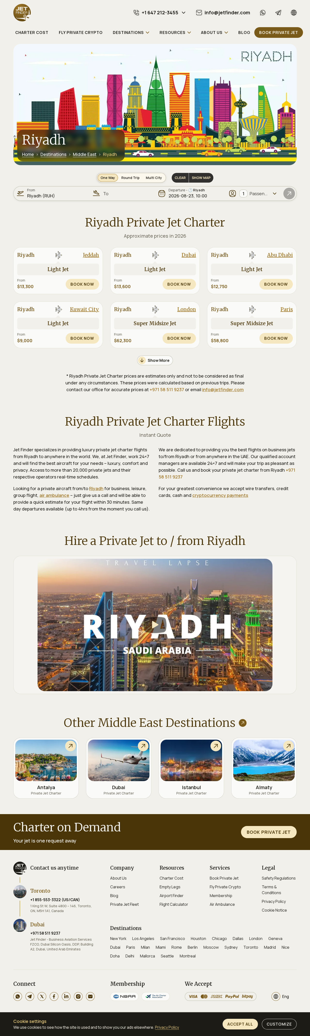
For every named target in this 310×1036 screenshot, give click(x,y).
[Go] (289, 193)
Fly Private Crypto (225, 887)
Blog (114, 895)
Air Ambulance (222, 904)
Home (28, 154)
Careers (117, 887)
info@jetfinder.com (223, 389)
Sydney (231, 947)
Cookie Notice (274, 910)
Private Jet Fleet (124, 904)
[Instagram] (78, 996)
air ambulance (54, 495)
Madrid (270, 947)
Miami (161, 947)
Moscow (211, 947)
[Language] (294, 13)
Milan (145, 947)
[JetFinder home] (22, 12)
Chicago (219, 938)
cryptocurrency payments (220, 495)
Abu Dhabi (280, 255)
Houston (198, 938)
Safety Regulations (279, 878)
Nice (285, 947)
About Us (118, 878)
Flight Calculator (174, 904)
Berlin (193, 947)
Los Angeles (143, 938)
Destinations (53, 154)
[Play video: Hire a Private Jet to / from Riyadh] (155, 625)
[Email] (90, 996)
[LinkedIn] (66, 996)
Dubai (189, 255)
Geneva (275, 938)
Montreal (188, 956)
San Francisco (172, 938)
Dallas (238, 938)
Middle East (84, 154)
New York (118, 938)
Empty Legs (170, 887)
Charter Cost (171, 878)
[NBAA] (124, 996)
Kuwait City (84, 309)
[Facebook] (54, 996)
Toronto (250, 947)
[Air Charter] (155, 996)
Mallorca (147, 956)
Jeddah (91, 255)
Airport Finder (172, 895)
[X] (42, 996)
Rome (176, 947)
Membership (221, 895)
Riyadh (96, 488)
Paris (286, 309)
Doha (115, 956)
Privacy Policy (274, 901)
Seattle (167, 956)
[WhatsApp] (263, 13)
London (186, 309)
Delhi (129, 956)
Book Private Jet (224, 878)
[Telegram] (278, 13)
